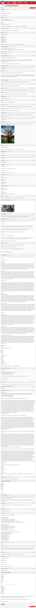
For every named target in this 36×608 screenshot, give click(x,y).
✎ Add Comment (32, 606)
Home (8, 2)
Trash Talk (32, 2)
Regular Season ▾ (14, 3)
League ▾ (25, 2)
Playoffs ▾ (20, 2)
